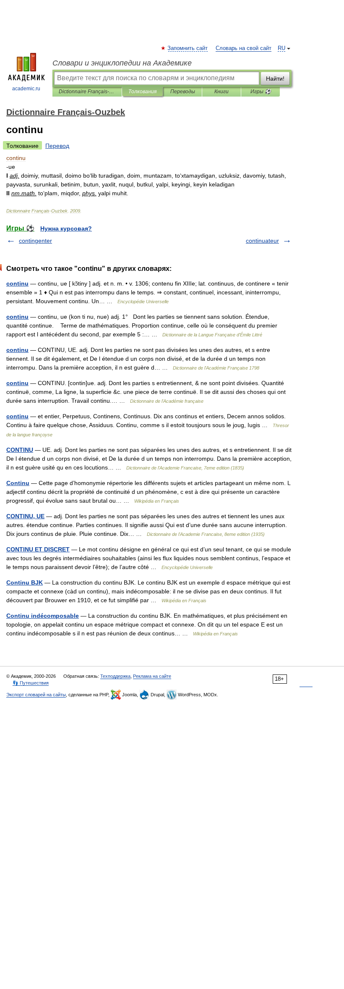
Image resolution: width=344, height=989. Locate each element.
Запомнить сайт (188, 48)
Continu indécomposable (42, 615)
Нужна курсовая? (66, 228)
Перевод (57, 145)
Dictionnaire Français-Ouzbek (87, 91)
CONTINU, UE (25, 516)
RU (281, 48)
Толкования (142, 91)
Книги (221, 91)
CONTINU (19, 449)
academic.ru (26, 89)
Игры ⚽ (260, 91)
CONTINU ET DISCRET (38, 549)
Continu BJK (24, 582)
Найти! (275, 78)
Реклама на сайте (152, 676)
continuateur (262, 240)
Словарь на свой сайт (243, 48)
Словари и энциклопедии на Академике (122, 63)
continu (17, 283)
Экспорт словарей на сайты (36, 694)
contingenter (35, 240)
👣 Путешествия (31, 682)
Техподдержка (115, 676)
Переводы (182, 91)
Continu (17, 483)
